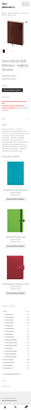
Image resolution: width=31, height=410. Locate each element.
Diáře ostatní (9, 348)
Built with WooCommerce (9, 400)
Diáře (9, 13)
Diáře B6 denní (9, 334)
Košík (24, 405)
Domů (5, 13)
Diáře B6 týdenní (10, 337)
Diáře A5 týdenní (10, 322)
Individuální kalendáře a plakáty (12, 374)
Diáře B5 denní (9, 325)
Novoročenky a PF (8, 368)
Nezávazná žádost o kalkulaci (12, 90)
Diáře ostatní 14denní (11, 351)
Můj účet (5, 407)
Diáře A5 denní (15, 13)
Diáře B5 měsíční (10, 328)
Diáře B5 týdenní (10, 331)
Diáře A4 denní (9, 314)
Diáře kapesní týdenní (11, 345)
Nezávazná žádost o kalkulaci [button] (15, 199)
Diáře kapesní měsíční (11, 342)
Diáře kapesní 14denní (11, 339)
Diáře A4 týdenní (10, 317)
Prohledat (15, 407)
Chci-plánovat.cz (8, 5)
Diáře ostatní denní (11, 354)
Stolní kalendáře (8, 365)
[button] (26, 22)
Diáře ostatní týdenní (11, 356)
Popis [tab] (3, 119)
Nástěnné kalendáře (9, 362)
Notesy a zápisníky (8, 359)
